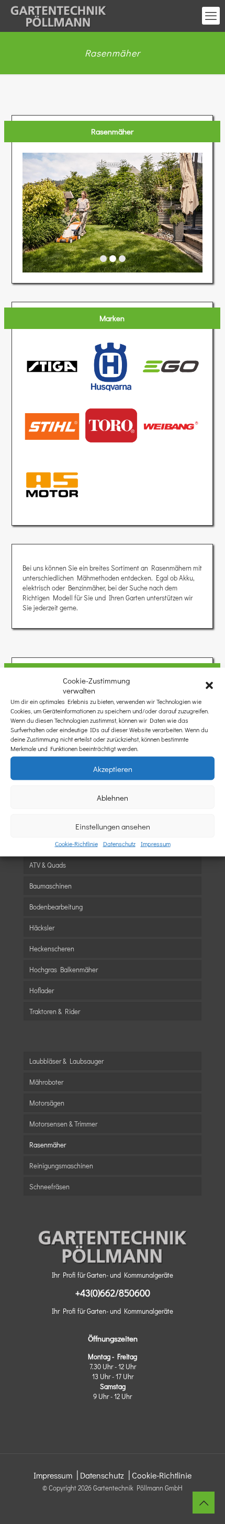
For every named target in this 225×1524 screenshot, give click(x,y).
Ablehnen (112, 797)
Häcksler (41, 927)
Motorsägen (46, 1102)
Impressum (156, 843)
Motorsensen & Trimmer (63, 1123)
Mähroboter (46, 1081)
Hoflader (41, 990)
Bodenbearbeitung (56, 906)
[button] (209, 685)
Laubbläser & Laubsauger (66, 1060)
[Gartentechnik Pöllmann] (58, 16)
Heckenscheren (51, 948)
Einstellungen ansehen (112, 826)
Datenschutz (119, 843)
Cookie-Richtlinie (76, 843)
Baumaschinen (50, 885)
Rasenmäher (47, 1144)
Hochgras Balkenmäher (63, 969)
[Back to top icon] (204, 1503)
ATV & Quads (47, 864)
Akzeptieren (112, 768)
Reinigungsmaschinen (61, 1165)
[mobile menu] (211, 16)
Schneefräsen (49, 1186)
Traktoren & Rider (54, 1011)
